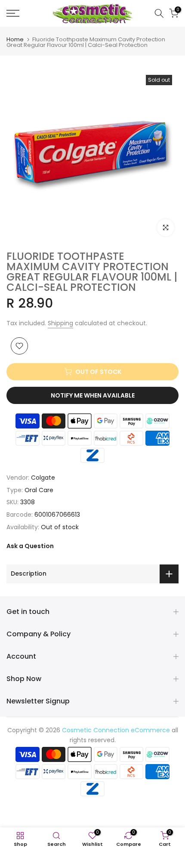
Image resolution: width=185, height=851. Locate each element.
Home (15, 39)
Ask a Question (30, 546)
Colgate (43, 477)
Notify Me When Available (93, 395)
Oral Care (39, 490)
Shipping (60, 323)
